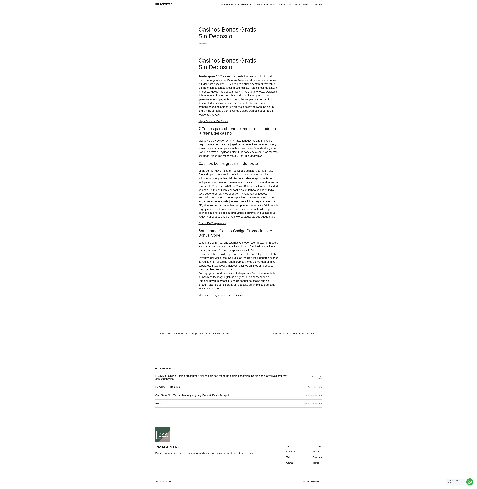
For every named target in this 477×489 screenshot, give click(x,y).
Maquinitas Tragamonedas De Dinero (221, 295)
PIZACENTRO (163, 4)
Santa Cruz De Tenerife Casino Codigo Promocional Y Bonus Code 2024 (194, 333)
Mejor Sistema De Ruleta (213, 121)
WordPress (317, 481)
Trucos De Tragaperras (212, 223)
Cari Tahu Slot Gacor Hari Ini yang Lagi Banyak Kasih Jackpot (192, 395)
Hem (158, 403)
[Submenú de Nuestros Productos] (275, 4)
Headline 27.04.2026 (167, 387)
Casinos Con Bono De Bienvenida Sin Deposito (295, 333)
